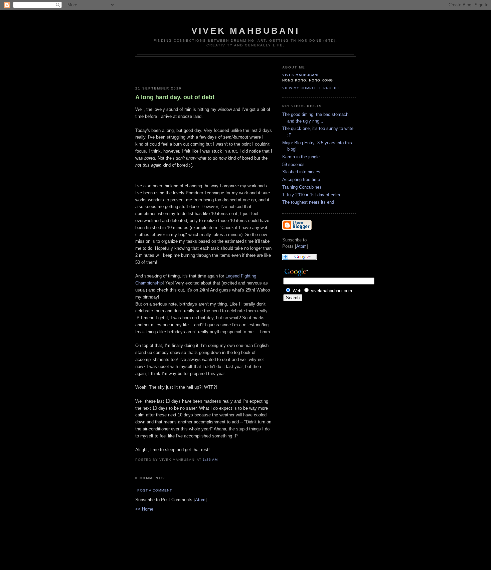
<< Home (144, 509)
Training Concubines (302, 187)
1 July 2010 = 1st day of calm (311, 194)
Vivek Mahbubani (245, 31)
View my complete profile (311, 88)
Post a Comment (154, 490)
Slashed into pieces (301, 171)
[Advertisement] (174, 70)
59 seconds (293, 164)
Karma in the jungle (301, 156)
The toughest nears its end (308, 202)
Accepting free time (301, 179)
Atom (200, 499)
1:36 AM (210, 459)
